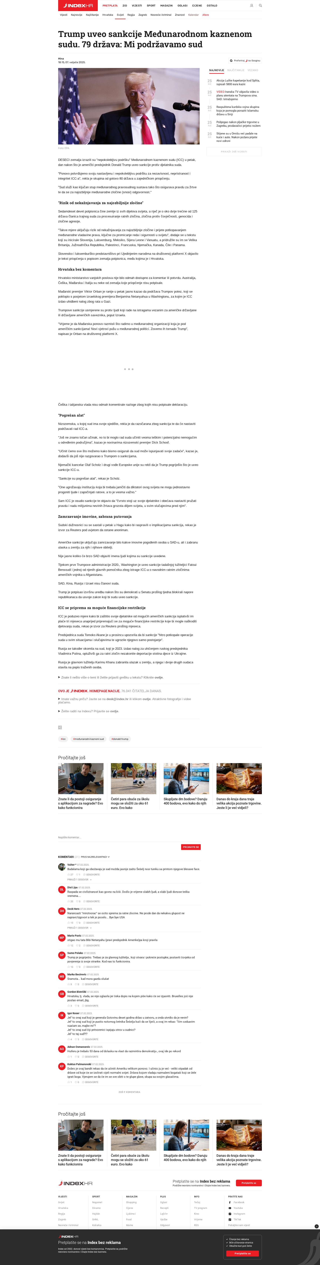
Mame (129, 1225)
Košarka (96, 1225)
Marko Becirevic (76, 974)
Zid (125, 5)
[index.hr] (78, 5)
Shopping (131, 1202)
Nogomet (97, 1202)
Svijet (120, 14)
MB (62, 976)
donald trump (119, 739)
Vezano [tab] (253, 70)
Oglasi (182, 5)
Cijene (197, 5)
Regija (131, 14)
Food (129, 1219)
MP (62, 938)
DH (62, 911)
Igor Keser (73, 1013)
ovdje (147, 699)
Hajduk (96, 1213)
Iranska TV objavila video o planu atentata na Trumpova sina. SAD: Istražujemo (237, 95)
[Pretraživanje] (259, 5)
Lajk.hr (164, 1213)
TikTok (237, 1219)
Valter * (71, 864)
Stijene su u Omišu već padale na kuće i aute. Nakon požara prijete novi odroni (236, 137)
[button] (62, 777)
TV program (200, 1208)
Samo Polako (75, 953)
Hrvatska (107, 14)
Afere (205, 14)
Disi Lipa (72, 887)
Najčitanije (92, 14)
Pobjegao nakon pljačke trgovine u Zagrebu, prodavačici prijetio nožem (238, 123)
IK (62, 1015)
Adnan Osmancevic (78, 1046)
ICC (63, 739)
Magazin (132, 1196)
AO (62, 1049)
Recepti (164, 1208)
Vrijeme (198, 1219)
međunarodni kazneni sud (88, 739)
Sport (151, 5)
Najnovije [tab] (216, 70)
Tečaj (197, 1202)
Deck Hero (73, 908)
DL (62, 889)
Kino (196, 1213)
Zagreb (143, 14)
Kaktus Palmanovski (79, 1064)
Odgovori (165, 1225)
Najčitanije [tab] (236, 70)
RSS (196, 1225)
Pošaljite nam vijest (239, 1225)
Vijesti (137, 5)
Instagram (239, 1213)
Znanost (180, 14)
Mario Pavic (74, 935)
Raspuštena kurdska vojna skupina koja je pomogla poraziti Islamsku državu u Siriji (237, 110)
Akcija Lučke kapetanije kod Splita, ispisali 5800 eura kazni (238, 82)
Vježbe (164, 1219)
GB (62, 994)
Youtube (238, 1208)
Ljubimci (131, 1213)
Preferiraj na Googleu (247, 60)
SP (62, 955)
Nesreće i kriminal (161, 14)
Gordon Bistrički (76, 991)
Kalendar (193, 14)
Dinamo (96, 1208)
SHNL (95, 1219)
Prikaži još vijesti (234, 151)
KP (62, 1066)
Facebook (239, 1202)
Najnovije (76, 14)
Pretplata (110, 5)
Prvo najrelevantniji (94, 857)
